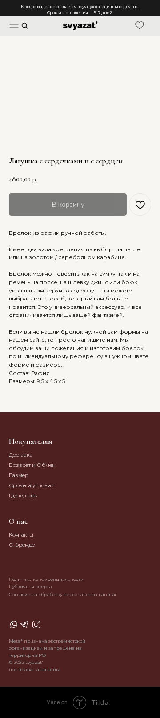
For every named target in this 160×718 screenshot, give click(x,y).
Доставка (20, 454)
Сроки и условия (32, 485)
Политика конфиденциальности (46, 579)
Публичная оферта (30, 586)
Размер (18, 475)
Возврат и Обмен (32, 465)
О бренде (22, 544)
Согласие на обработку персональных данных (62, 594)
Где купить (23, 495)
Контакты (21, 534)
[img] (25, 26)
